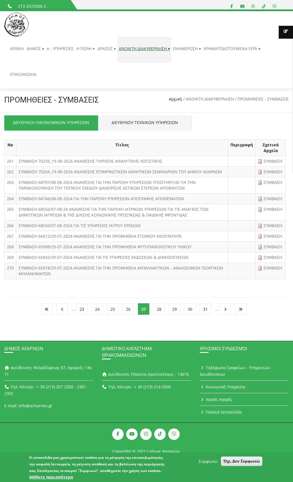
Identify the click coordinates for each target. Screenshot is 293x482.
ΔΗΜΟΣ (34, 48)
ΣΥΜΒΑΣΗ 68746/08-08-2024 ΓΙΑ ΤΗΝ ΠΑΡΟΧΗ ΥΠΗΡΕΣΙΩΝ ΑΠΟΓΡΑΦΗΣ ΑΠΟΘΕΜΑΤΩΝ (101, 198)
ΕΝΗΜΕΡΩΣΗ (186, 48)
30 (190, 309)
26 (128, 309)
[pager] (46, 309)
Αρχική (175, 99)
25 (112, 309)
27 (143, 309)
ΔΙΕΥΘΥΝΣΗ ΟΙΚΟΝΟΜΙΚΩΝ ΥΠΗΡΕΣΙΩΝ (51, 122)
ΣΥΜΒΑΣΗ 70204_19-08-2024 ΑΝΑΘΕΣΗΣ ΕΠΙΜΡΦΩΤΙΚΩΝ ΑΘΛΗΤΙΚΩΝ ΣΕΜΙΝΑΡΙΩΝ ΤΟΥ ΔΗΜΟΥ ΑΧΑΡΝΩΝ (120, 171)
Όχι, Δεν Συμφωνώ (241, 461)
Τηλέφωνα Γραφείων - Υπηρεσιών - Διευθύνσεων (236, 371)
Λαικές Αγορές (218, 399)
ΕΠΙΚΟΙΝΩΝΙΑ (23, 74)
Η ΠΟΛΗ (84, 48)
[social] (231, 6)
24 (97, 309)
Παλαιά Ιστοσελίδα (223, 412)
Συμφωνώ (208, 461)
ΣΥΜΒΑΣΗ (273, 161)
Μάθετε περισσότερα (51, 477)
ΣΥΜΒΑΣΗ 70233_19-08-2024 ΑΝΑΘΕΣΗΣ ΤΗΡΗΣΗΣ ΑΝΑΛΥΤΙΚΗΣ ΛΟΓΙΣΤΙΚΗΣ (90, 161)
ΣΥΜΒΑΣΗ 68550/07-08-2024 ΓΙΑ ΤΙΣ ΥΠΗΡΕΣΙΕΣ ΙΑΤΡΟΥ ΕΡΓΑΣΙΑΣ (80, 225)
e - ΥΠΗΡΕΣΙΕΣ (60, 48)
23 (82, 309)
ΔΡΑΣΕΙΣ (106, 48)
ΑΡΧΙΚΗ (17, 48)
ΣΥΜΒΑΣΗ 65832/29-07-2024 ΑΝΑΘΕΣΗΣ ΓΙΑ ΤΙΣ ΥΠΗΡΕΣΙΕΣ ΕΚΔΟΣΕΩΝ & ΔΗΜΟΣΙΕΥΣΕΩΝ (104, 257)
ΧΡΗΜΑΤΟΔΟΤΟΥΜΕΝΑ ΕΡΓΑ (231, 48)
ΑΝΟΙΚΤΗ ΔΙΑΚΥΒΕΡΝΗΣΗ (143, 48)
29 (174, 309)
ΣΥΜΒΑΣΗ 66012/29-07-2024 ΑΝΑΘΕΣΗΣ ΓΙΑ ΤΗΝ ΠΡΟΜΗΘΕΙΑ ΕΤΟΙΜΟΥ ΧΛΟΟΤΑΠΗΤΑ (100, 236)
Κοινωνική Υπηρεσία (225, 386)
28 (159, 309)
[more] (286, 32)
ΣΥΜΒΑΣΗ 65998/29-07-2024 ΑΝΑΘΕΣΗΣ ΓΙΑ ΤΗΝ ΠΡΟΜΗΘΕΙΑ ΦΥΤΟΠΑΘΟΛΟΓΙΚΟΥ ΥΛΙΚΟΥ (105, 246)
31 (205, 309)
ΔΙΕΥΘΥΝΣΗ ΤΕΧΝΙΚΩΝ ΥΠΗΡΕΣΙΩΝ (145, 122)
